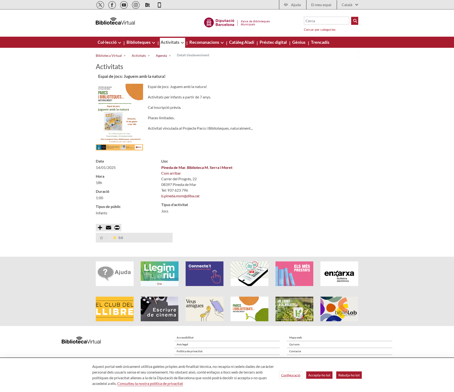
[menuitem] (107, 42)
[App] (159, 4)
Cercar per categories (320, 29)
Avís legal (182, 344)
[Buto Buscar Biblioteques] (354, 21)
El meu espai (321, 4)
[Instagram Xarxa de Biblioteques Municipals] (136, 4)
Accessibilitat (185, 337)
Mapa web (295, 337)
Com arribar (171, 173)
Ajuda (296, 4)
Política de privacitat (190, 351)
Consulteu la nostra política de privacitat (150, 383)
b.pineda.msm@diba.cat (180, 196)
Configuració (290, 375)
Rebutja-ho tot (349, 375)
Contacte (295, 351)
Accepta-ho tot (319, 375)
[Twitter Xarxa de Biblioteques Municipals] (100, 4)
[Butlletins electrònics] (148, 4)
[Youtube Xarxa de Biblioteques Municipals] (124, 4)
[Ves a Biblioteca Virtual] (237, 22)
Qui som (294, 344)
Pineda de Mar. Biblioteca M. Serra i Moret (196, 167)
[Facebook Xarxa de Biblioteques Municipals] (112, 4)
